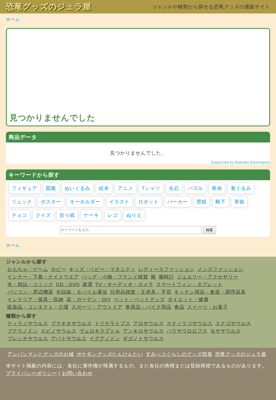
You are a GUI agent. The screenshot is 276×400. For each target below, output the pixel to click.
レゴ (113, 215)
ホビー (58, 269)
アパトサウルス (69, 338)
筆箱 (239, 201)
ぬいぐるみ (77, 188)
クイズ (43, 215)
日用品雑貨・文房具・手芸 (140, 292)
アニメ (125, 188)
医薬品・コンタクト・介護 (38, 307)
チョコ (19, 215)
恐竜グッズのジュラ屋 (48, 6)
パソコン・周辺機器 (30, 292)
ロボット (148, 201)
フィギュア (24, 188)
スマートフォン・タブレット (189, 284)
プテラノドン (22, 331)
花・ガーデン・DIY (88, 299)
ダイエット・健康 (188, 299)
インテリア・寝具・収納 (35, 299)
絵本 (104, 188)
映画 (217, 188)
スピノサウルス (59, 331)
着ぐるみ (241, 188)
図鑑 (51, 188)
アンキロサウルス (143, 331)
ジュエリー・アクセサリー (207, 277)
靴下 (220, 201)
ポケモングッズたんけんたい (110, 354)
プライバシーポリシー (31, 373)
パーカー (177, 201)
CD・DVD (68, 284)
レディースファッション (166, 269)
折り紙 (67, 215)
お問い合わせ (77, 373)
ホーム (13, 19)
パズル (195, 188)
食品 (179, 307)
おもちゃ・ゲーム (27, 269)
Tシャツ (151, 188)
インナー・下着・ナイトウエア (43, 277)
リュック (22, 201)
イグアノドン (104, 338)
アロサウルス (148, 323)
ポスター (51, 201)
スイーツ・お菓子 (207, 307)
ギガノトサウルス (143, 338)
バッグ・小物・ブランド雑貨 (115, 277)
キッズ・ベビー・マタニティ (102, 269)
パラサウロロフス (187, 331)
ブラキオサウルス (71, 323)
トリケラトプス (112, 323)
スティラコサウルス (190, 323)
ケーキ (91, 215)
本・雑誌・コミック (30, 284)
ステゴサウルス (233, 323)
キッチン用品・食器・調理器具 (210, 292)
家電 (87, 284)
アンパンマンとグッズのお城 (40, 354)
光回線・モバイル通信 (81, 292)
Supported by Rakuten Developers (240, 162)
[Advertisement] (138, 72)
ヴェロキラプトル (99, 331)
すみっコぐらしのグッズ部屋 (179, 354)
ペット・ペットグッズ (139, 299)
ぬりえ (134, 215)
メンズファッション (220, 269)
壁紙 (201, 201)
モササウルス (225, 331)
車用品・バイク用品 (148, 307)
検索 (209, 230)
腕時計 (166, 277)
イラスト (119, 201)
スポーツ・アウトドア (97, 307)
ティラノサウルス (27, 323)
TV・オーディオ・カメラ (124, 284)
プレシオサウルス (27, 338)
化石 (174, 188)
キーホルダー (85, 201)
